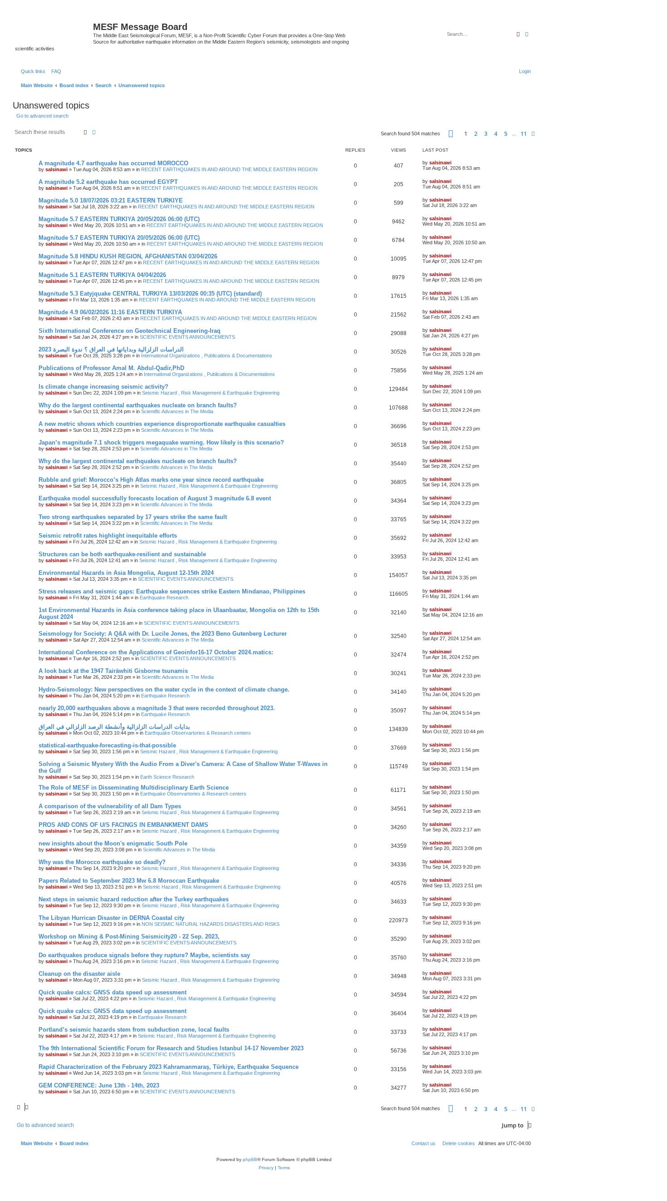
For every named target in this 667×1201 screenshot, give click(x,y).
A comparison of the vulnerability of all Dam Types (110, 806)
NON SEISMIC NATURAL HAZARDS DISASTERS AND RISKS (211, 924)
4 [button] (495, 133)
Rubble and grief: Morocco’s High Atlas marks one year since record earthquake (151, 479)
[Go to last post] (454, 162)
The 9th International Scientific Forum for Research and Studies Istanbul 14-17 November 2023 (171, 1048)
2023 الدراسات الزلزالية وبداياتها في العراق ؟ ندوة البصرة (111, 349)
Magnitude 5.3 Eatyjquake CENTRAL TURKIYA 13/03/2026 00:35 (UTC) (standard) (150, 293)
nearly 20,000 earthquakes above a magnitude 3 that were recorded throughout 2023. (157, 708)
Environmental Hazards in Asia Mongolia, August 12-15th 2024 (126, 572)
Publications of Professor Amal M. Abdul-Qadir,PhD (111, 368)
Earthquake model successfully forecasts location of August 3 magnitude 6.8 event (155, 498)
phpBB (250, 1159)
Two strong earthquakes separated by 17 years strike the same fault (133, 517)
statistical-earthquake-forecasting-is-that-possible (107, 745)
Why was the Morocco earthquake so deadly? (102, 862)
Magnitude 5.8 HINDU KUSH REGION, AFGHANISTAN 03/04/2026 (128, 256)
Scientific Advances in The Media (177, 411)
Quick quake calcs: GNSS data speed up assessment (112, 992)
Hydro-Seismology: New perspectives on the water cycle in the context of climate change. (164, 689)
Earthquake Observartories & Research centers (198, 733)
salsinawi (56, 169)
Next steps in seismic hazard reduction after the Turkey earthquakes (134, 899)
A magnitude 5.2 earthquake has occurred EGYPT (108, 181)
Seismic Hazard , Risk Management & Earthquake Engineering (211, 392)
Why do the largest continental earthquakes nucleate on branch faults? (138, 405)
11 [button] (523, 133)
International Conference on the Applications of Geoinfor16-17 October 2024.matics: (156, 652)
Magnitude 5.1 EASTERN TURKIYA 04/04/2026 (102, 275)
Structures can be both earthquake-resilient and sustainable (122, 554)
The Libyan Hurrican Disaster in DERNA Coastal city (111, 917)
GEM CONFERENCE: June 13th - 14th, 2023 (99, 1085)
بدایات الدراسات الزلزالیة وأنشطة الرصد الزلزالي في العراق (114, 726)
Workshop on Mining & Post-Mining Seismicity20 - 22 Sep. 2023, (129, 936)
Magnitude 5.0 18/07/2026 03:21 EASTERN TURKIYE (111, 200)
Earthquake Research (164, 597)
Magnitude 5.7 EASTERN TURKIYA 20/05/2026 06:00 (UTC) (119, 219)
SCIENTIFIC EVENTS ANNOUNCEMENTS (187, 337)
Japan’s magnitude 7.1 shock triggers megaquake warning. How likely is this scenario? (161, 442)
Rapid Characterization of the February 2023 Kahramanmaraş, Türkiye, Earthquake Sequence (169, 1066)
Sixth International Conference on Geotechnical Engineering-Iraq (130, 330)
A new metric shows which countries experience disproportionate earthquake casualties (162, 423)
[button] (451, 134)
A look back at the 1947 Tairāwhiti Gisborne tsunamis (113, 670)
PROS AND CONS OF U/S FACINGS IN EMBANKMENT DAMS (123, 824)
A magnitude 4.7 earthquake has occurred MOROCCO (113, 163)
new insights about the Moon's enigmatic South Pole (113, 843)
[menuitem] (54, 71)
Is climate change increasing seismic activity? (103, 386)
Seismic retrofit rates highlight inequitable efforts (108, 535)
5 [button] (505, 133)
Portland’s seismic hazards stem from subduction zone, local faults (134, 1029)
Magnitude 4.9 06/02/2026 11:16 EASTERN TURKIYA (110, 312)
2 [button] (475, 133)
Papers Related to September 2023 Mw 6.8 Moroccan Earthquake (129, 880)
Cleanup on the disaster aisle (79, 973)
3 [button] (485, 133)
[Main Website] (54, 29)
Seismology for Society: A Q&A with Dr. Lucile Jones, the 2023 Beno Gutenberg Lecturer (163, 633)
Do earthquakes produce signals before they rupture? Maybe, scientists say (144, 955)
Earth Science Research (167, 777)
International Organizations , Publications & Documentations (206, 355)
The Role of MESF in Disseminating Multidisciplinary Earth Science (134, 787)
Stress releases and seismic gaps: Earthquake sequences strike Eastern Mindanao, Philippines (172, 591)
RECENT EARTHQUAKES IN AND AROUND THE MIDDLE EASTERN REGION (229, 169)
